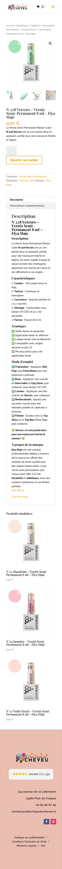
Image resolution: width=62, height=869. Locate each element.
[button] (50, 43)
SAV (43, 845)
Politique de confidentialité (29, 837)
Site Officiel (18, 490)
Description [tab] (16, 199)
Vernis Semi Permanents (33, 176)
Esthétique (22, 25)
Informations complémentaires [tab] (27, 205)
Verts (32, 180)
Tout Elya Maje (20, 496)
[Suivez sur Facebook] (46, 821)
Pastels (23, 180)
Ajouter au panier (24, 160)
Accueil (10, 25)
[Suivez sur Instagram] (53, 821)
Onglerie (35, 25)
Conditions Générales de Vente (29, 841)
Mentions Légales (27, 845)
